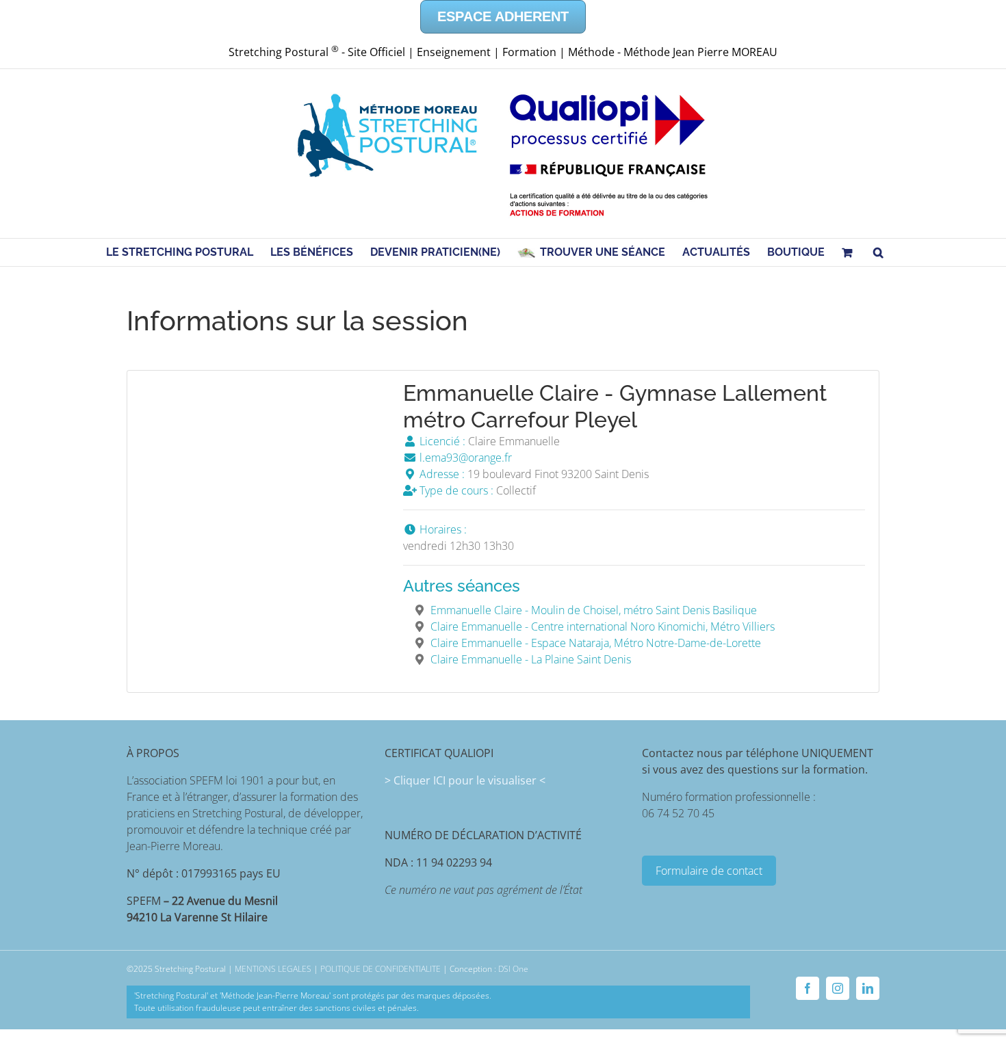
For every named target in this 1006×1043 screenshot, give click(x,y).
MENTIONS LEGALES (273, 969)
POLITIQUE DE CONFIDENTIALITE (380, 969)
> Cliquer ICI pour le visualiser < (465, 780)
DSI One (513, 969)
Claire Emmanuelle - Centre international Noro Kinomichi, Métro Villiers (602, 626)
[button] (878, 252)
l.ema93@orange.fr (464, 457)
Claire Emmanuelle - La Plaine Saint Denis (530, 659)
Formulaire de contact (709, 870)
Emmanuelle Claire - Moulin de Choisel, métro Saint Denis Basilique (593, 610)
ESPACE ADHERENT (503, 16)
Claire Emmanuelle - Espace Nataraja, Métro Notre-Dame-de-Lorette (595, 642)
